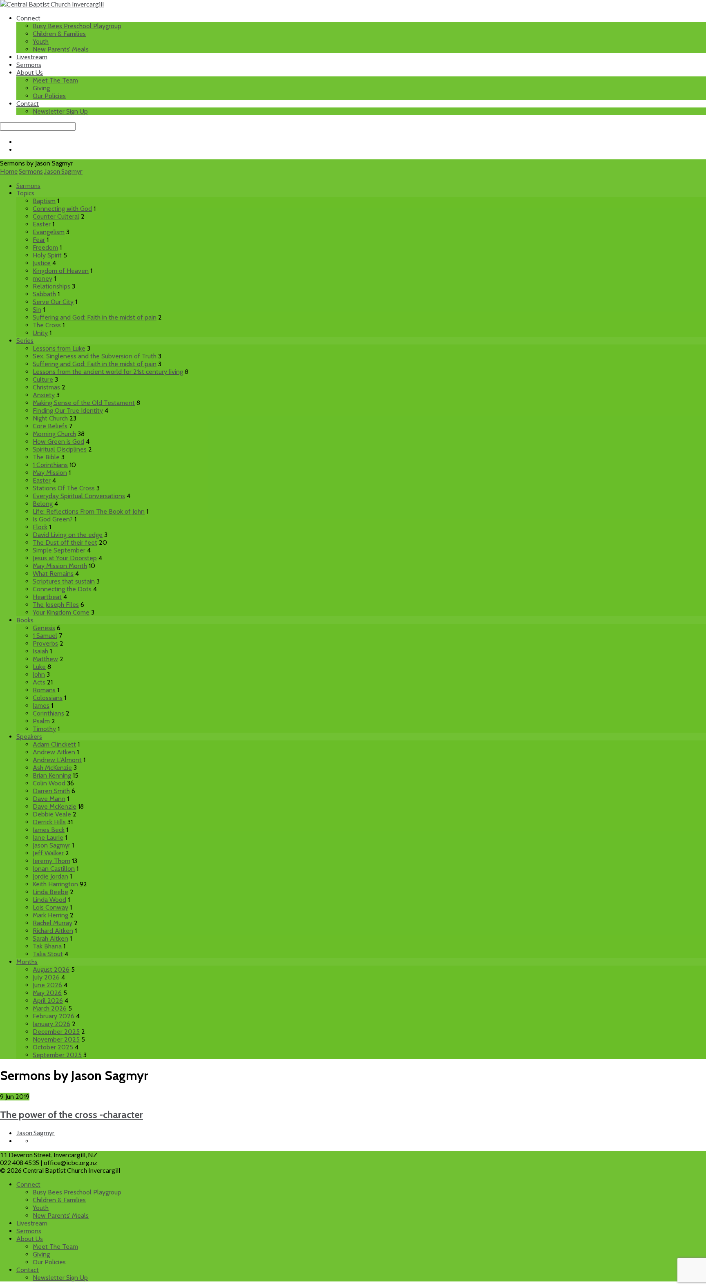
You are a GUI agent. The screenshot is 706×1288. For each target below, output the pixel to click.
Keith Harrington (55, 884)
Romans (44, 690)
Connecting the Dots (62, 589)
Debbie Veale (52, 814)
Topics (25, 193)
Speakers (29, 736)
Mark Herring (50, 915)
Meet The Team (55, 80)
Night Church (50, 418)
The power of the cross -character (71, 1114)
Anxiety (44, 395)
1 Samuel (45, 636)
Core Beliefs (50, 426)
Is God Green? (53, 519)
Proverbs (45, 643)
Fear (39, 240)
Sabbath (44, 294)
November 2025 (56, 1039)
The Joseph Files (56, 604)
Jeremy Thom (51, 861)
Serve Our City (53, 302)
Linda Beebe (50, 892)
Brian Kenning (52, 775)
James (41, 705)
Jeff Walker (48, 853)
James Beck (49, 830)
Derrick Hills (49, 822)
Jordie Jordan (50, 876)
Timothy (44, 729)
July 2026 (46, 977)
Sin (37, 309)
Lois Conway (50, 907)
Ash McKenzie (52, 767)
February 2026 (53, 1016)
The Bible (46, 457)
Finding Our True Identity (68, 410)
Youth (41, 41)
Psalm (41, 721)
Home (9, 171)
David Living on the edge (68, 535)
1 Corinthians (50, 465)
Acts (39, 682)
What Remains (53, 573)
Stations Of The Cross (64, 488)
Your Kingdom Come (61, 612)
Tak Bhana (47, 946)
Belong (43, 504)
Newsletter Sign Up (60, 111)
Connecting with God (62, 208)
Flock (40, 527)
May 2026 (47, 993)
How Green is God (58, 441)
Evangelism (49, 232)
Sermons (28, 65)
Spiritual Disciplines (60, 449)
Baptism (44, 201)
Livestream (31, 57)
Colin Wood (49, 783)
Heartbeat (47, 597)
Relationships (51, 286)
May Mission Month (60, 566)
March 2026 (50, 1008)
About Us (29, 72)
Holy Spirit (47, 255)
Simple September (59, 550)
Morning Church (54, 434)
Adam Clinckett (54, 744)
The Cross (47, 325)
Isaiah (40, 651)
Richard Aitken (53, 931)
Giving (41, 88)
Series (25, 340)
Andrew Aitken (54, 752)
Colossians (48, 698)
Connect (28, 18)
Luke (39, 667)
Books (25, 620)
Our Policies (49, 96)
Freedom (45, 247)
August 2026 (51, 969)
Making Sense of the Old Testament (84, 403)
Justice (42, 263)
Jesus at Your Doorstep (65, 558)
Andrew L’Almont (57, 760)
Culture (43, 379)
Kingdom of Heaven (61, 271)
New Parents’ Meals (61, 49)
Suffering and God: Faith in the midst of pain (94, 317)
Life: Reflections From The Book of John (89, 511)
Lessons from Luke (59, 348)
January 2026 (51, 1024)
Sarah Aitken (50, 938)
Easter (42, 224)
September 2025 (57, 1055)
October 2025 (53, 1047)
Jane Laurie (48, 837)
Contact (27, 103)
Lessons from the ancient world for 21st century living (108, 372)
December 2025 (56, 1031)
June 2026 (47, 985)
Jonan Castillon (54, 868)
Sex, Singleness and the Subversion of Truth (94, 356)
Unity (40, 333)
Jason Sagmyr (63, 171)
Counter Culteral (56, 216)
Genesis (44, 628)
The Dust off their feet (65, 542)
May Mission (50, 472)
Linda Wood (49, 899)
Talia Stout (48, 954)
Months (27, 962)
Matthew (45, 659)
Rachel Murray (52, 923)
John (39, 674)
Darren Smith (51, 791)
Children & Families (59, 34)
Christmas (46, 387)
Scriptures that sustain (64, 581)
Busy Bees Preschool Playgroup (77, 26)
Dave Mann (49, 799)
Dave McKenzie (54, 806)
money (42, 278)
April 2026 (48, 1000)
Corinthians (48, 713)
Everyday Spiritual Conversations (79, 496)
